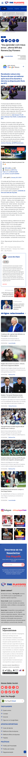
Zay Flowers (8, 250)
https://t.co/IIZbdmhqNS (10, 171)
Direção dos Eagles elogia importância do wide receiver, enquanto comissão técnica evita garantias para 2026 (13, 370)
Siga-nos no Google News (10, 720)
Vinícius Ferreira (12, 406)
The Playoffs (6, 706)
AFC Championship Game (12, 247)
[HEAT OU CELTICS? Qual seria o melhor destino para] (7, 534)
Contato (5, 714)
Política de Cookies (8, 749)
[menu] (2, 3)
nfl (3, 37)
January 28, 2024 (16, 177)
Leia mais (5, 284)
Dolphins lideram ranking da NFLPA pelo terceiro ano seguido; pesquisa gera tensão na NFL (13, 459)
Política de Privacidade (9, 746)
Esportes (10, 8)
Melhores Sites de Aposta (10, 731)
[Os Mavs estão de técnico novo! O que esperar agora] (19, 534)
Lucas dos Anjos (9, 56)
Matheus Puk (11, 374)
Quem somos (7, 710)
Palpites (17, 8)
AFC (2, 247)
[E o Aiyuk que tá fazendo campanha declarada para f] (7, 521)
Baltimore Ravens (6, 249)
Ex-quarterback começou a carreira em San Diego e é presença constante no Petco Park (12, 495)
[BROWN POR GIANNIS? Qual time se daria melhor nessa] (19, 521)
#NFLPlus (14, 170)
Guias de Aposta (8, 728)
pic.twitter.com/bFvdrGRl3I (10, 173)
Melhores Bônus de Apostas (11, 734)
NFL (5, 8)
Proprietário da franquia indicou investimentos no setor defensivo (10, 339)
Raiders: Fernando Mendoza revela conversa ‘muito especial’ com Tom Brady (12, 397)
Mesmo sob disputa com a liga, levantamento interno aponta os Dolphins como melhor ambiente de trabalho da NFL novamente (13, 464)
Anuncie (5, 717)
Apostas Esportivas (9, 724)
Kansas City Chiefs (18, 249)
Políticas (5, 742)
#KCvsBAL (8, 168)
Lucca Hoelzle (11, 343)
